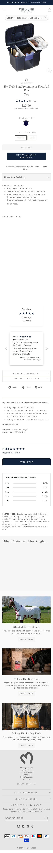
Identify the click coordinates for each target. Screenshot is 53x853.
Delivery (17, 108)
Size (24, 132)
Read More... (13, 204)
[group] (26, 449)
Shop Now (26, 639)
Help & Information (26, 792)
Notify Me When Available (26, 156)
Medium (20, 138)
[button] (26, 101)
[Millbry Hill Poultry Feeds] (26, 716)
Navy (26, 123)
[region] (26, 348)
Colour (26, 118)
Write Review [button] (26, 461)
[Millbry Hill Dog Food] (26, 661)
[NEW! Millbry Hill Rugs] (26, 609)
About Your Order (26, 799)
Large (32, 138)
